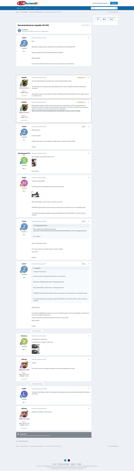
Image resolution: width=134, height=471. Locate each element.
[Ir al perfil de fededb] (24, 82)
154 (25, 402)
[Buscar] (116, 8)
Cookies (79, 464)
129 (25, 349)
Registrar (114, 3)
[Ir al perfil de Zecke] (19, 30)
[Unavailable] (34, 162)
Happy (24, 177)
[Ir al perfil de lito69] (24, 394)
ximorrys (24, 336)
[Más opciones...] (88, 38)
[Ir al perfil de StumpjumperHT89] (24, 160)
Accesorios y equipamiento (41, 31)
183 (25, 168)
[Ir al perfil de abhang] (24, 364)
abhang (24, 359)
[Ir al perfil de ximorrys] (24, 341)
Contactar (73, 464)
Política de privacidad (63, 464)
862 (25, 191)
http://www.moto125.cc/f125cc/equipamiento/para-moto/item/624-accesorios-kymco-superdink (56, 110)
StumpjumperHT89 (24, 154)
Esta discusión (109, 8)
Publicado (39, 37)
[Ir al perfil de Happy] (24, 183)
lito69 (24, 388)
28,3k (24, 373)
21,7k (24, 91)
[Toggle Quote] (34, 225)
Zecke (24, 38)
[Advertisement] (54, 18)
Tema (54, 464)
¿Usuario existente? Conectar (100, 3)
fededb (23, 77)
